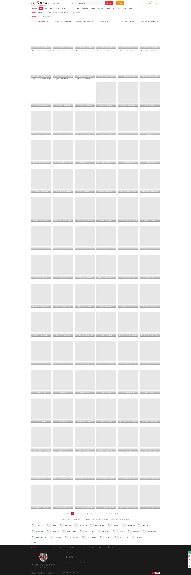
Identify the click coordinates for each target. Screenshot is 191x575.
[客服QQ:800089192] (189, 559)
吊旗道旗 (61, 12)
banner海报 (85, 8)
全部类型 (34, 16)
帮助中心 (81, 547)
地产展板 (78, 12)
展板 (41, 8)
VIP (38, 16)
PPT (70, 8)
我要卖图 (189, 553)
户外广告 (72, 12)
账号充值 (62, 547)
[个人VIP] (143, 1)
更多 (58, 3)
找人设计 (120, 3)
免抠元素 (100, 8)
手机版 (111, 547)
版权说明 (101, 547)
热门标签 (43, 547)
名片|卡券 (77, 8)
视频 (119, 8)
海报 (46, 8)
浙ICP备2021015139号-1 (47, 572)
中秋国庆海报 (97, 519)
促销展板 (55, 12)
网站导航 (53, 547)
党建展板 (45, 12)
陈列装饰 (93, 8)
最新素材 (33, 547)
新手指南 (72, 547)
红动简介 (91, 547)
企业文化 (66, 12)
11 (111, 513)
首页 (48, 3)
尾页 (122, 513)
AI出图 (53, 3)
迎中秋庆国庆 (85, 519)
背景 (57, 8)
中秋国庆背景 (104, 519)
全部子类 (34, 12)
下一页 (116, 513)
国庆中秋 (91, 519)
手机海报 (108, 8)
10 (106, 513)
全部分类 (34, 8)
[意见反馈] (189, 562)
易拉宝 (51, 8)
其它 (50, 12)
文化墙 (130, 8)
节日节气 (40, 12)
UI (114, 8)
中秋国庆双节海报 (113, 519)
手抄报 (124, 8)
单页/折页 (64, 8)
